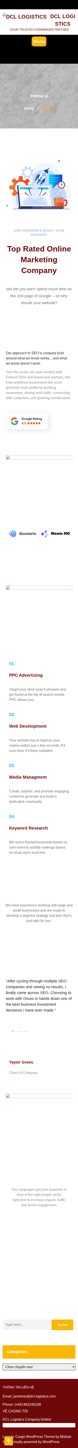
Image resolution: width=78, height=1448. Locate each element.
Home (29, 108)
